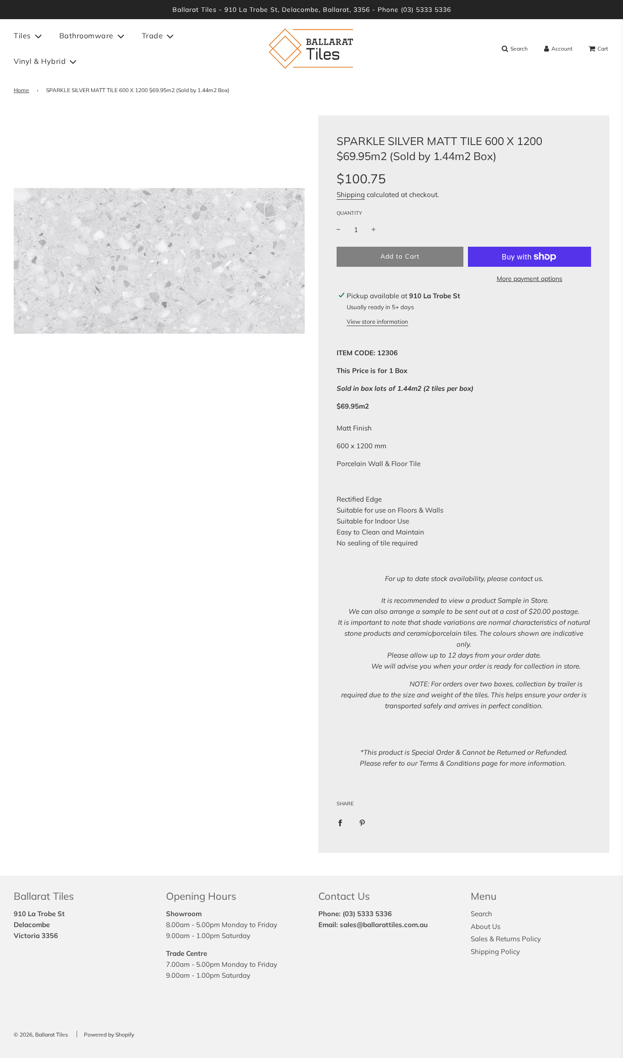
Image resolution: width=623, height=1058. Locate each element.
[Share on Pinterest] (362, 822)
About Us (485, 926)
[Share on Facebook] (340, 822)
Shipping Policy (495, 951)
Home (21, 90)
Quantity (349, 213)
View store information (377, 321)
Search (481, 913)
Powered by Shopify (109, 1034)
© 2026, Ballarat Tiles (41, 1034)
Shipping (351, 194)
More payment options (529, 279)
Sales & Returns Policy (506, 938)
